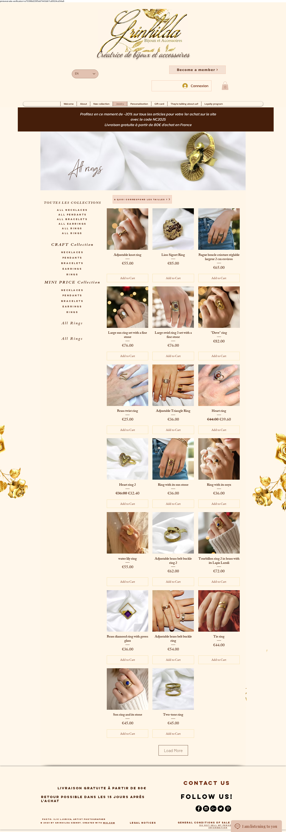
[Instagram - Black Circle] (206, 808)
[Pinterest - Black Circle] (228, 808)
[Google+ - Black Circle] (213, 808)
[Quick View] (127, 229)
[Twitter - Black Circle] (221, 808)
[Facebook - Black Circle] (199, 808)
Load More (173, 750)
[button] (197, 70)
